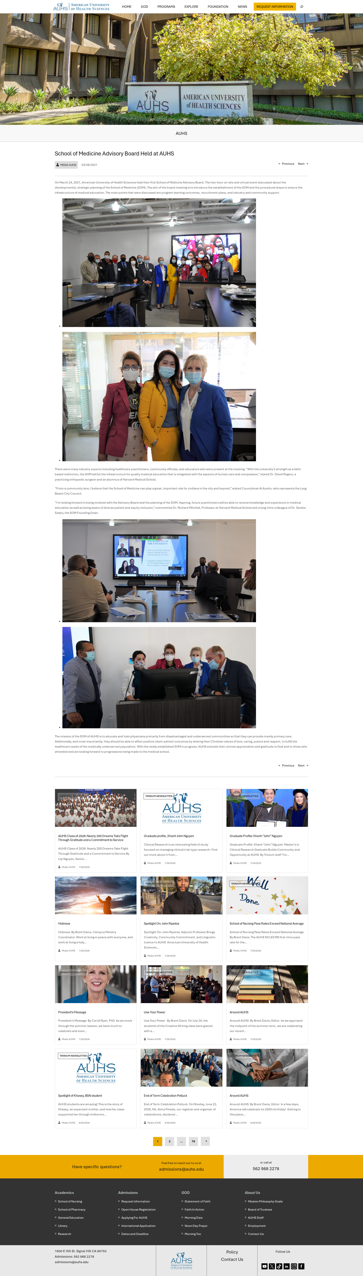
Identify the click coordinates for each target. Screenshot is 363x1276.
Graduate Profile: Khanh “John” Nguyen (256, 836)
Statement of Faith (197, 1201)
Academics (64, 1192)
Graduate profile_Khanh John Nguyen (169, 836)
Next (301, 164)
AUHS (181, 133)
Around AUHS (239, 1012)
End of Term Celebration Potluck (166, 1096)
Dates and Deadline (135, 1234)
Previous (288, 164)
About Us (252, 1192)
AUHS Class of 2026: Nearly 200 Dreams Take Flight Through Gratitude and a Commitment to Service (93, 838)
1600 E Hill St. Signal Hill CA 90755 (81, 1251)
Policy (232, 1252)
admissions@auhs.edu (181, 1169)
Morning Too (193, 1234)
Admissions (128, 1192)
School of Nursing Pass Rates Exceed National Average (267, 924)
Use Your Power (155, 1012)
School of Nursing (70, 1201)
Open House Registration (138, 1210)
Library (62, 1226)
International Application (138, 1226)
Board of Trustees (260, 1210)
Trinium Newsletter (73, 796)
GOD (186, 1192)
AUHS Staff (256, 1218)
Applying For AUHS (134, 1218)
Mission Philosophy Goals (265, 1201)
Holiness (64, 924)
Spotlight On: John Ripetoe (162, 924)
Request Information (275, 7)
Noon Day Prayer (196, 1226)
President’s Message (72, 1012)
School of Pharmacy (71, 1210)
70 (193, 1141)
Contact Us (256, 1234)
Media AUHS (68, 165)
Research (64, 1234)
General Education (71, 1218)
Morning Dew (193, 1218)
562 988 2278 (266, 1168)
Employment (257, 1226)
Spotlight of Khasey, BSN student (80, 1096)
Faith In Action (194, 1210)
